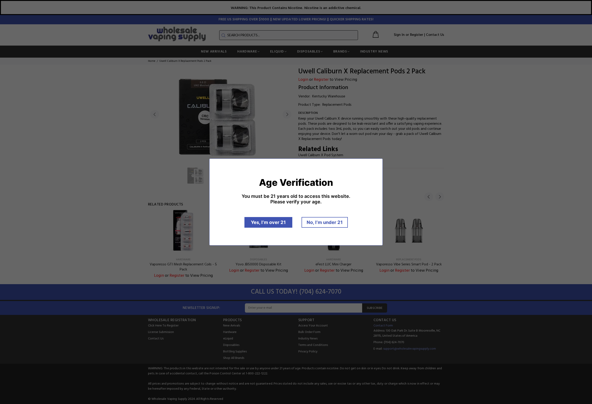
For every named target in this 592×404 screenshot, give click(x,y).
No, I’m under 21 (325, 222)
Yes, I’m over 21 (268, 222)
